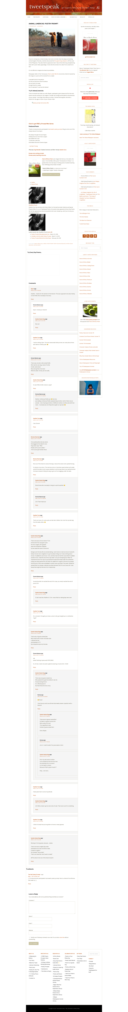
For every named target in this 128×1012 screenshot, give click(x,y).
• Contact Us (32, 978)
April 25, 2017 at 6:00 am (42, 696)
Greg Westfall (37, 149)
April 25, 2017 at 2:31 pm (38, 420)
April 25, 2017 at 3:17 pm (38, 612)
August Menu (90, 72)
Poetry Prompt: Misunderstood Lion (40, 234)
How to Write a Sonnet (85, 290)
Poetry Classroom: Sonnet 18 (86, 333)
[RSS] (87, 236)
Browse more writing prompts (36, 153)
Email (30, 923)
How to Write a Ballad (84, 262)
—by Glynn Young (33, 146)
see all (50, 232)
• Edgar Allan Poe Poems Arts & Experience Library (57, 986)
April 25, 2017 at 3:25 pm (38, 821)
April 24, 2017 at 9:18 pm (36, 537)
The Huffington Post (84, 213)
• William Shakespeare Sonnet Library (58, 999)
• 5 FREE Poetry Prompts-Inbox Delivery (44, 958)
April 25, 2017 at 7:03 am (45, 741)
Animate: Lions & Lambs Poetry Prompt (41, 236)
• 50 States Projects (57, 976)
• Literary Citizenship (34, 965)
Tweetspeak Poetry (64, 7)
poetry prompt (50, 243)
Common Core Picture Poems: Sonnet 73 (89, 336)
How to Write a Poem (47, 159)
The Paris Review (83, 217)
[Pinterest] (95, 236)
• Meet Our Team (33, 962)
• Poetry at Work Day (70, 967)
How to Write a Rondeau (85, 283)
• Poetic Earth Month (70, 960)
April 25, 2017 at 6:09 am (45, 716)
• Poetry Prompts (45, 966)
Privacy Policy (77, 1008)
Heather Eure (62, 149)
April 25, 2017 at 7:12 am (45, 756)
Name (31, 916)
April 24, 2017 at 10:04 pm (40, 395)
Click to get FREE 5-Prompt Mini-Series (41, 124)
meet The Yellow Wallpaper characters (89, 137)
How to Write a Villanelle (85, 293)
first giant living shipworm (60, 61)
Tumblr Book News (84, 224)
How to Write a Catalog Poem (86, 265)
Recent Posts (34, 184)
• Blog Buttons (92, 963)
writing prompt (37, 245)
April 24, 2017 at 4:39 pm (36, 438)
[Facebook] (84, 236)
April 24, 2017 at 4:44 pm (38, 460)
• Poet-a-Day (56, 971)
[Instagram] (91, 236)
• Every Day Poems (81, 956)
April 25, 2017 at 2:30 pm (38, 339)
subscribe (61, 937)
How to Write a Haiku (84, 272)
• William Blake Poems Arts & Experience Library (57, 992)
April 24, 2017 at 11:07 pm (40, 594)
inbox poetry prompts (91, 319)
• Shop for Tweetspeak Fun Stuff (93, 970)
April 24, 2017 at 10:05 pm (40, 498)
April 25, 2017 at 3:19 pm (38, 788)
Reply (32, 299)
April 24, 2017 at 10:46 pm (40, 674)
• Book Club (56, 958)
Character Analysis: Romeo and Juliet (88, 347)
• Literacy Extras (57, 965)
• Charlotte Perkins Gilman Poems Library (57, 980)
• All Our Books (56, 956)
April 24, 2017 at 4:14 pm (36, 359)
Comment (31, 900)
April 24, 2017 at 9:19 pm (40, 482)
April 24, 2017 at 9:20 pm (38, 381)
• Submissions (44, 969)
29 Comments (40, 26)
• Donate (91, 961)
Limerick (45, 243)
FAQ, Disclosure (68, 1008)
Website (31, 930)
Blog (42, 243)
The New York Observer (85, 220)
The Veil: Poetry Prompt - (34, 874)
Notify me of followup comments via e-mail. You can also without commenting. (48, 938)
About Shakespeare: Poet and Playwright (89, 363)
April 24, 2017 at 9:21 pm (40, 320)
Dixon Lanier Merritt (53, 74)
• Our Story (31, 960)
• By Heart (91, 966)
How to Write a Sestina (85, 286)
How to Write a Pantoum (85, 279)
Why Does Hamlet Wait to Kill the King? (89, 356)
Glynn (32, 289)
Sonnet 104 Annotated (85, 340)
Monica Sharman (35, 437)
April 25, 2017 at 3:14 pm (38, 517)
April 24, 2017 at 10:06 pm (38, 578)
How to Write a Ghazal (85, 269)
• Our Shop (79, 958)
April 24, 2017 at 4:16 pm (38, 306)
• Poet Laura (32, 967)
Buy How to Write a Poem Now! (51, 174)
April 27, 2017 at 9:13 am (40, 802)
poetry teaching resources (60, 243)
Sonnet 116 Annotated (85, 343)
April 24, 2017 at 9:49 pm (36, 633)
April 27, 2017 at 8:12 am (36, 839)
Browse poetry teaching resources (37, 155)
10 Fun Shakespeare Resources (87, 359)
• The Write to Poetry (46, 971)
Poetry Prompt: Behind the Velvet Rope (41, 238)
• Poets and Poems (57, 974)
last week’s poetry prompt (55, 129)
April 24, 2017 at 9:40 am (36, 290)
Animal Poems (37, 243)
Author (33, 182)
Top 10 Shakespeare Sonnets (86, 366)
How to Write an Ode (84, 276)
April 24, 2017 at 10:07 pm (38, 655)
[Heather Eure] (37, 203)
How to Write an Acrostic (85, 258)
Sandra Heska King (40, 319)
